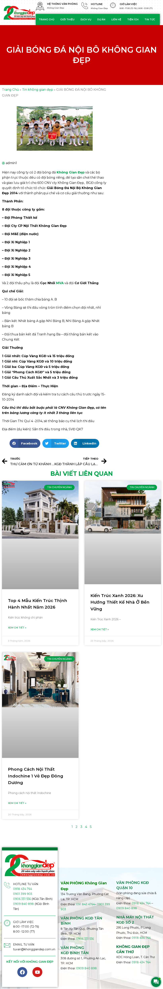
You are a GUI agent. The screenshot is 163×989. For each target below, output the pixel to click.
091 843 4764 (85, 904)
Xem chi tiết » (17, 627)
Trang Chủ (10, 90)
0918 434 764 (22, 889)
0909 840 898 (23, 904)
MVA (59, 283)
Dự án (101, 19)
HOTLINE (97, 4)
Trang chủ (46, 19)
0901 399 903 (22, 894)
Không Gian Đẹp (70, 172)
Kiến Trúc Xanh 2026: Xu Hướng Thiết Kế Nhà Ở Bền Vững (119, 602)
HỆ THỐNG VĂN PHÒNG (62, 3)
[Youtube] (37, 972)
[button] (25, 443)
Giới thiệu (67, 19)
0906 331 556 (22, 899)
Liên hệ (116, 19)
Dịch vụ (86, 19)
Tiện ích (133, 19)
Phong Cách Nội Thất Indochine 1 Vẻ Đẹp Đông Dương (35, 776)
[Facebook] (22, 972)
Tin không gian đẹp (37, 90)
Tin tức (150, 19)
